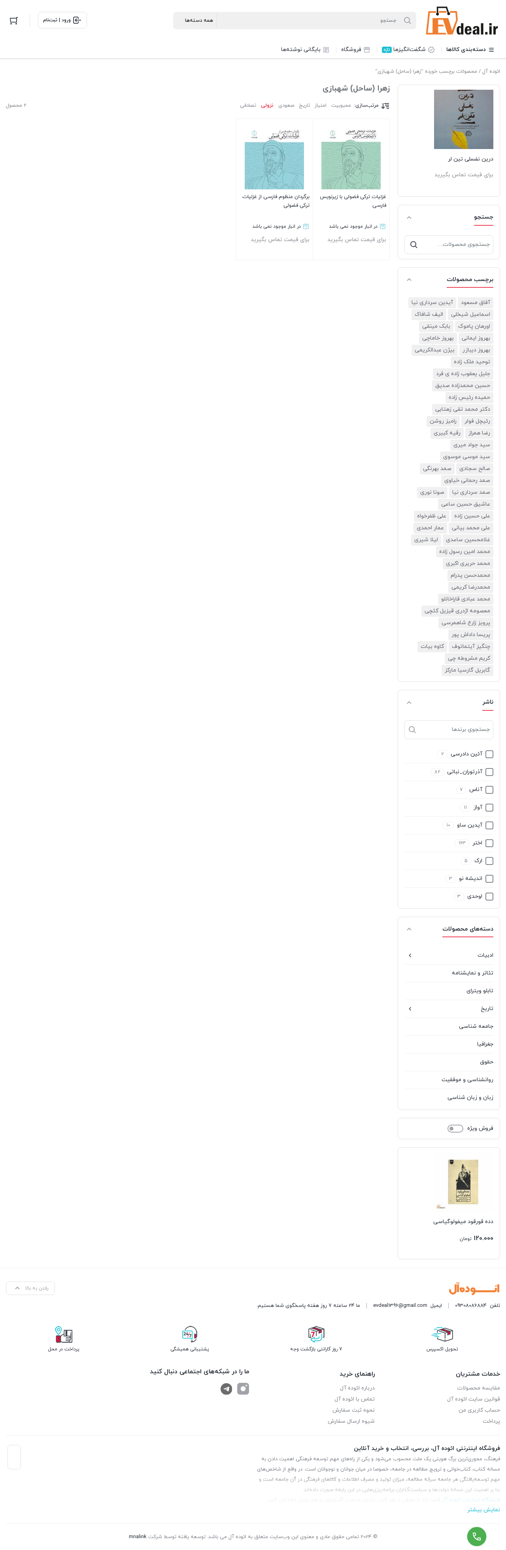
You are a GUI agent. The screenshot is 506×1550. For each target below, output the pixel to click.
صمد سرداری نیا (471, 492)
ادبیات (485, 955)
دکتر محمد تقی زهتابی (462, 409)
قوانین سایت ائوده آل (473, 1399)
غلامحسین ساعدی (468, 540)
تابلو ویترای (479, 991)
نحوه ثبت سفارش (353, 1410)
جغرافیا (485, 1044)
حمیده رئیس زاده (469, 397)
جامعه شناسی (476, 1026)
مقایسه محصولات (478, 1388)
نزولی (267, 105)
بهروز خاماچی (438, 338)
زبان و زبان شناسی (470, 1097)
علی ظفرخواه (431, 516)
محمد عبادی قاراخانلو (465, 599)
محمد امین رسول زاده (464, 551)
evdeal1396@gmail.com (400, 1305)
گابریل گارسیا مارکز (467, 670)
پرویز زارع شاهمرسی (466, 623)
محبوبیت (341, 105)
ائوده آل (491, 71)
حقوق (486, 1062)
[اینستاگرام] (243, 1389)
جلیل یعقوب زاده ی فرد (463, 374)
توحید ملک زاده (472, 362)
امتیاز (321, 105)
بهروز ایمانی (476, 338)
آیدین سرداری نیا (432, 302)
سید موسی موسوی (466, 457)
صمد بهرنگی (437, 468)
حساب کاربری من (479, 1410)
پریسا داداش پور (470, 634)
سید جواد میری (471, 445)
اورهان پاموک (474, 326)
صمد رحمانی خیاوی (467, 480)
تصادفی (248, 105)
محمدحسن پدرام (470, 575)
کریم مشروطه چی (469, 658)
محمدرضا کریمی (470, 587)
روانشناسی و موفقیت (467, 1080)
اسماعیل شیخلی (470, 314)
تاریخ (487, 1008)
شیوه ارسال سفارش (351, 1421)
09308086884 (471, 1305)
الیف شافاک (429, 314)
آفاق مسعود (475, 302)
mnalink (138, 1537)
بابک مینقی (436, 326)
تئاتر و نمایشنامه (472, 973)
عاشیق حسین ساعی (465, 504)
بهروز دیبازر (476, 350)
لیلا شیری (426, 540)
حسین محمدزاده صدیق (462, 385)
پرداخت (491, 1421)
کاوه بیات (432, 646)
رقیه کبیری (447, 433)
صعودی (286, 105)
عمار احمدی (430, 528)
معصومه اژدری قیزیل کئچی (457, 611)
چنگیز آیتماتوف (471, 646)
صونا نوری (432, 492)
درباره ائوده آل (357, 1388)
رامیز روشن (443, 421)
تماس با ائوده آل (354, 1399)
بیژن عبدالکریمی (435, 350)
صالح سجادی (474, 468)
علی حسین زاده (472, 516)
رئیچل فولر (477, 421)
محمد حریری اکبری (468, 563)
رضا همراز (479, 433)
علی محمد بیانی (471, 528)
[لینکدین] (226, 1389)
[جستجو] (413, 244)
